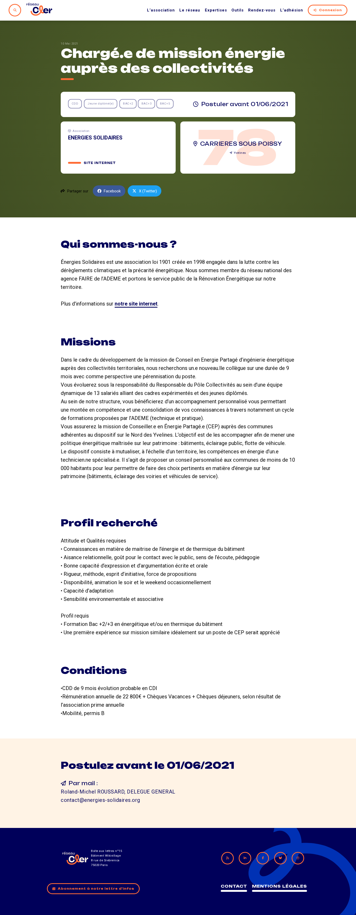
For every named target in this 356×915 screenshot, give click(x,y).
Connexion (330, 10)
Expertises (216, 10)
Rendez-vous (261, 10)
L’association (161, 10)
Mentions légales (279, 886)
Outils (237, 10)
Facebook (112, 191)
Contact (234, 886)
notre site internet (136, 304)
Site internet (100, 163)
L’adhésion (291, 10)
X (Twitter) (148, 191)
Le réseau (189, 10)
